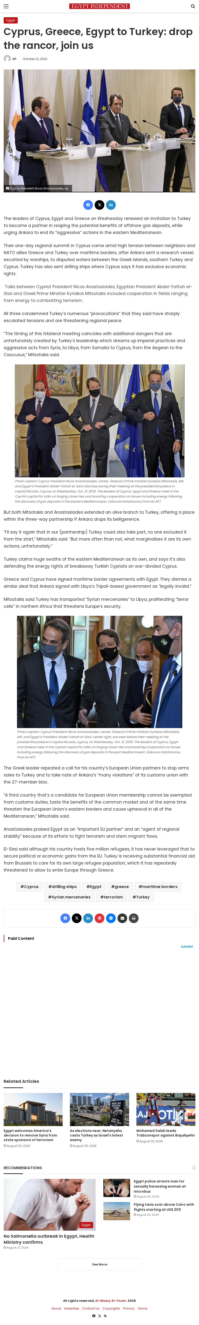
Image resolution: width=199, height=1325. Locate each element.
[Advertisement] (99, 1013)
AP (14, 59)
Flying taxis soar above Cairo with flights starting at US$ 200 (164, 1207)
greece (122, 886)
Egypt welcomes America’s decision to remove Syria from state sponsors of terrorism (30, 1135)
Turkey (143, 897)
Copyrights (111, 1308)
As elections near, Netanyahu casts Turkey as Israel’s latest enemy (96, 1135)
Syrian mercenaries (71, 897)
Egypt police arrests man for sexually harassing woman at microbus (160, 1186)
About (56, 1308)
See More (99, 1264)
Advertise (71, 1308)
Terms (143, 1308)
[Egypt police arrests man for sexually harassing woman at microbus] (116, 1188)
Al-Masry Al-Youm (110, 1300)
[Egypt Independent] (99, 6)
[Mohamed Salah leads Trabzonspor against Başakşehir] (165, 1109)
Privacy (128, 1308)
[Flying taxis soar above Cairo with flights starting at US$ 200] (116, 1211)
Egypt (10, 20)
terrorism (113, 897)
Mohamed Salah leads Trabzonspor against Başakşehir (165, 1133)
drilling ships (64, 886)
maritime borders (159, 886)
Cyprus (31, 886)
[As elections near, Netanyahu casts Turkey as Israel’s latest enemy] (99, 1109)
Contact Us (91, 1308)
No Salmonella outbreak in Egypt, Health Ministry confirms (49, 1239)
